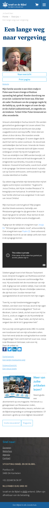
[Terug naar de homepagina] (17, 4)
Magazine (27, 422)
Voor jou (15, 16)
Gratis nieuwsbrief (12, 422)
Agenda (6, 454)
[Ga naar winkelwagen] (37, 4)
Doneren (7, 447)
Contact (6, 458)
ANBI (24, 491)
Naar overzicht (24, 74)
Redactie (5, 84)
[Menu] (44, 4)
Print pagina (24, 79)
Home (5, 16)
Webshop (7, 451)
